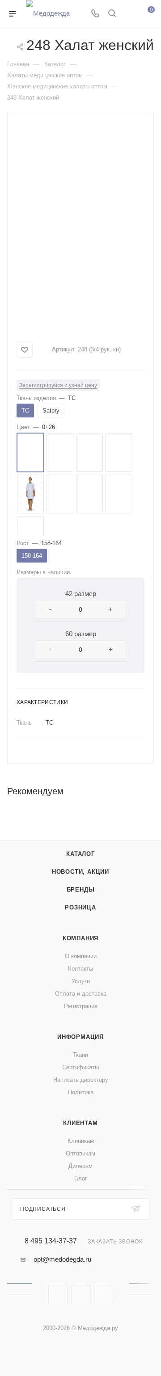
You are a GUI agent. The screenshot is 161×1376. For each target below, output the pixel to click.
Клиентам (80, 1123)
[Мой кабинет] (129, 14)
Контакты (80, 968)
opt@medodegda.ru (62, 1259)
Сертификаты (80, 1067)
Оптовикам (80, 1153)
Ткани (80, 1054)
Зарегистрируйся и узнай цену (58, 385)
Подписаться (43, 1209)
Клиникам (81, 1141)
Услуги (81, 981)
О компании (81, 956)
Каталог (80, 854)
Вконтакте (58, 1294)
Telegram (80, 1294)
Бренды (81, 889)
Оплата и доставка (80, 993)
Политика (80, 1092)
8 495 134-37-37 (51, 1241)
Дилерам (80, 1166)
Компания (80, 938)
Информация (80, 1037)
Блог (80, 1178)
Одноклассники (103, 1294)
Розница (80, 907)
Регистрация (80, 1006)
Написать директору (80, 1079)
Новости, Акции (80, 871)
